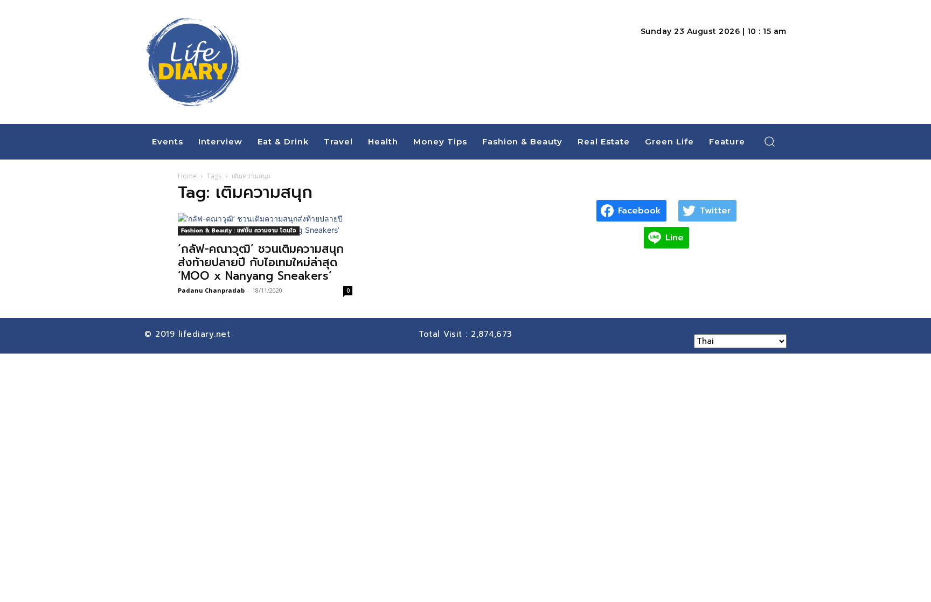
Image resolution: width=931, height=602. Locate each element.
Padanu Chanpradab (211, 290)
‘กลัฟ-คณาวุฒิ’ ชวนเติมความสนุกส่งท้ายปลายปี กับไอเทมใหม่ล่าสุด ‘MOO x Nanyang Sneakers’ (261, 262)
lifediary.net (206, 334)
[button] (770, 141)
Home (187, 176)
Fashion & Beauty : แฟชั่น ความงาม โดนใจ (238, 230)
